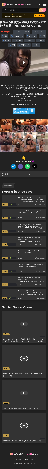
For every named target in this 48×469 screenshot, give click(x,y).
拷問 (13, 45)
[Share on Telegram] (13, 166)
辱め (37, 45)
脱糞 (5, 36)
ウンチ (7, 40)
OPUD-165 (32, 36)
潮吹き (42, 40)
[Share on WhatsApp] (27, 166)
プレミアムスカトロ (22, 31)
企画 (43, 36)
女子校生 (30, 40)
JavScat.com (19, 4)
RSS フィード (29, 459)
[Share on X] (34, 166)
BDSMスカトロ (40, 31)
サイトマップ (19, 459)
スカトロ (19, 40)
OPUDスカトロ (18, 36)
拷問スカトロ (25, 45)
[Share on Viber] (20, 166)
